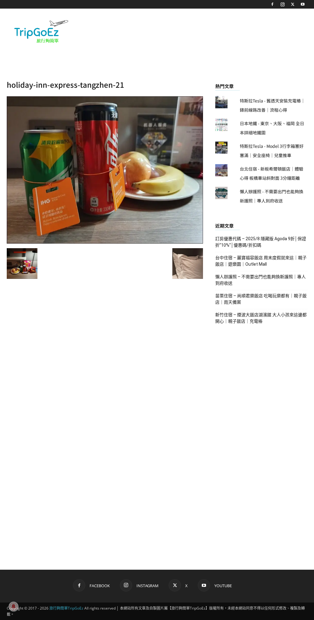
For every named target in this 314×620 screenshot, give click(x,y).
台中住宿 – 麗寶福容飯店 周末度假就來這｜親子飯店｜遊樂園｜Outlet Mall (261, 261)
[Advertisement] (195, 31)
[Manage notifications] (13, 606)
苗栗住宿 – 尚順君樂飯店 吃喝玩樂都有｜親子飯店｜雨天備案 (261, 299)
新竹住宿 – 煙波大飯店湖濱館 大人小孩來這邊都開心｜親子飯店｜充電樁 (261, 318)
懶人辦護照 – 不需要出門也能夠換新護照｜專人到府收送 (260, 280)
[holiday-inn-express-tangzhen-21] (105, 242)
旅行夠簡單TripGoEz (66, 608)
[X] (292, 4)
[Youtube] (302, 4)
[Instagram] (282, 4)
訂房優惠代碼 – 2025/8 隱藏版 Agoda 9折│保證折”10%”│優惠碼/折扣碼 (260, 242)
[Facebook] (272, 4)
